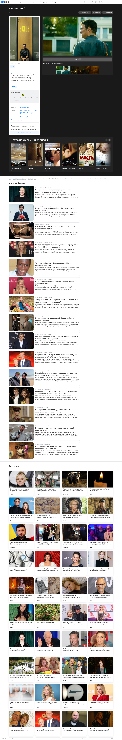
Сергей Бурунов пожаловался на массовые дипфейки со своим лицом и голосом (53, 191)
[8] (31, 97)
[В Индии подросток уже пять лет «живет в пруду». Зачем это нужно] (21, 669)
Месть (81, 168)
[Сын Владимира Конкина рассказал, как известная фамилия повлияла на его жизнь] (47, 643)
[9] (34, 97)
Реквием (30, 168)
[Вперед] (109, 139)
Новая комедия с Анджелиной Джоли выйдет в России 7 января (54, 319)
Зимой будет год (101, 168)
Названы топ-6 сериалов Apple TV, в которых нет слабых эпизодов (55, 209)
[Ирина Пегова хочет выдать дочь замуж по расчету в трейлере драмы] (100, 723)
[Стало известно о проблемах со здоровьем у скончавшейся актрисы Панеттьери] (21, 483)
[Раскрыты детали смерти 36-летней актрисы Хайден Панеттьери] (100, 696)
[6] (26, 97)
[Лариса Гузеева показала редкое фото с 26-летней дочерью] (47, 536)
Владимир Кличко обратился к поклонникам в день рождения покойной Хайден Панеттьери (56, 356)
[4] (20, 97)
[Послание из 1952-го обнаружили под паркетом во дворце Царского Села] (47, 509)
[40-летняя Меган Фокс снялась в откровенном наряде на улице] (21, 616)
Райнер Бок (29, 112)
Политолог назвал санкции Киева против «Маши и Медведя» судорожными (55, 447)
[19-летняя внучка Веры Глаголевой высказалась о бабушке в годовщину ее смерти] (47, 669)
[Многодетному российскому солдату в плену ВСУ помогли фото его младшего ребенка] (47, 483)
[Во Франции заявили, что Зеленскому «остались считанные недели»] (21, 536)
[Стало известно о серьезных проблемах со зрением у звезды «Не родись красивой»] (100, 643)
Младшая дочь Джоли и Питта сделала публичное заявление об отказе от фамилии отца (56, 392)
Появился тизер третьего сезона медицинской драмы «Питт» (54, 429)
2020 (11, 63)
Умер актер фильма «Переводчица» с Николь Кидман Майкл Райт (53, 264)
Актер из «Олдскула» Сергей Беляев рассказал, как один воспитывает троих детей (56, 301)
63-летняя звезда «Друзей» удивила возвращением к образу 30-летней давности (56, 246)
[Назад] (106, 139)
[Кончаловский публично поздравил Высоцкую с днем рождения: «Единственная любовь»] (21, 723)
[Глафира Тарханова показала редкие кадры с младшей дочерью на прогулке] (74, 563)
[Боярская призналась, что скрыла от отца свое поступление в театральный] (21, 643)
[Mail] (2, 2)
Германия (23, 117)
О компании (8, 738)
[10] (37, 97)
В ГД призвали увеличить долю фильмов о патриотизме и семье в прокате (52, 411)
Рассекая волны (16, 168)
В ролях (13, 110)
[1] (12, 97)
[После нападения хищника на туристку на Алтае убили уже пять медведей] (74, 483)
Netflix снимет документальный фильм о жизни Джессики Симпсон (54, 282)
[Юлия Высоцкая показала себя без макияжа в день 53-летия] (47, 696)
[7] (28, 97)
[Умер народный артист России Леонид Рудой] (100, 483)
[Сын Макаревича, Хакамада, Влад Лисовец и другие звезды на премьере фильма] (100, 669)
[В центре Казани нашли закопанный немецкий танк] (47, 589)
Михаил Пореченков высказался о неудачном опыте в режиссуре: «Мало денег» (56, 337)
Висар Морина (24, 107)
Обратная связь (115, 738)
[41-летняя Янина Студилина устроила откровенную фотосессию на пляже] (100, 616)
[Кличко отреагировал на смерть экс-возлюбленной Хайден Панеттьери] (47, 723)
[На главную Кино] (6, 2)
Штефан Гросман (25, 114)
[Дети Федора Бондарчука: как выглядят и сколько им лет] (100, 589)
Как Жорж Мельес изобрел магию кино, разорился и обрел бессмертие (56, 228)
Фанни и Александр (68, 168)
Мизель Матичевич (26, 110)
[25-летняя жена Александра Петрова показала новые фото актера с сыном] (21, 696)
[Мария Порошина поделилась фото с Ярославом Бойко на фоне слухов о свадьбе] (100, 536)
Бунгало (47, 168)
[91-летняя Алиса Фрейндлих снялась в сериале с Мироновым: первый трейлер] (100, 509)
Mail (3, 738)
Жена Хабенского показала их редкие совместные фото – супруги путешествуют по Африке (56, 374)
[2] (15, 97)
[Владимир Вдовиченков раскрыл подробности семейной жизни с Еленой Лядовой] (21, 509)
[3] (17, 97)
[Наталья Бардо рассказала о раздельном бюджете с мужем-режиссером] (74, 669)
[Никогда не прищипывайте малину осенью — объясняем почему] (47, 616)
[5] (23, 97)
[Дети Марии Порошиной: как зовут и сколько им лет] (74, 509)
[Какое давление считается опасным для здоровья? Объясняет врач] (21, 563)
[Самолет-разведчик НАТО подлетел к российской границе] (74, 696)
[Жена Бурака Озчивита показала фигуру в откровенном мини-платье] (21, 589)
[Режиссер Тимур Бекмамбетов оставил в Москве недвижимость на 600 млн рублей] (74, 723)
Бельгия (29, 117)
